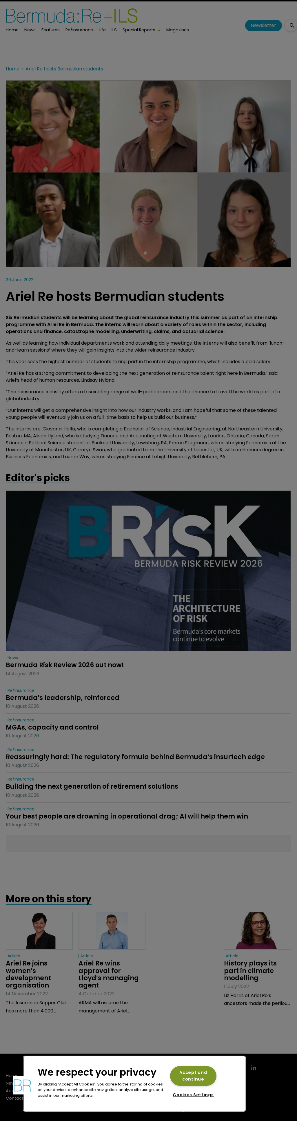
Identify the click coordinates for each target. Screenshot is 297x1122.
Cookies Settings (193, 1095)
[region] (134, 1084)
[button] (22, 1085)
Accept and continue (193, 1076)
